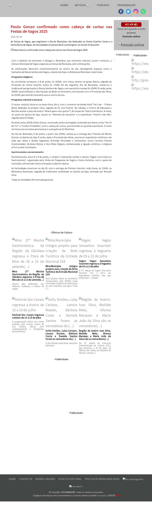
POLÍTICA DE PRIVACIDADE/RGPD (102, 478)
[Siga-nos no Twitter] (136, 11)
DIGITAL (108, 495)
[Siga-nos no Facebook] (121, 11)
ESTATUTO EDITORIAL (70, 478)
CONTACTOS (26, 478)
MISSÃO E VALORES (46, 478)
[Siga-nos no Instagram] (129, 11)
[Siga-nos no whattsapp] (143, 11)
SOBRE (12, 478)
